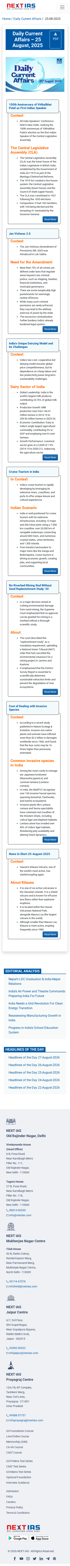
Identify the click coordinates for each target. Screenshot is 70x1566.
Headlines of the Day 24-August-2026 (34, 1080)
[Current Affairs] (21, 6)
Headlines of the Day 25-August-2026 (34, 1072)
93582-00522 (17, 1348)
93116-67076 (17, 1281)
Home (6, 19)
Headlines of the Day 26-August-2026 (34, 1065)
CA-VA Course (14, 1447)
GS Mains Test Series (18, 1471)
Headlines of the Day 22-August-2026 (34, 1087)
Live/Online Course (17, 1436)
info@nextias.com (20, 1215)
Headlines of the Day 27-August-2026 (34, 1057)
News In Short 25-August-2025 (29, 854)
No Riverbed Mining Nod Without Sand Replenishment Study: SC (30, 587)
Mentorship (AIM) (16, 1441)
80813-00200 (17, 1210)
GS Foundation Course (19, 1430)
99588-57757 (17, 1415)
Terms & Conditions (18, 1512)
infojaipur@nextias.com (23, 1353)
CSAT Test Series (16, 1466)
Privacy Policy (14, 1507)
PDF (55, 39)
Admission (12, 1491)
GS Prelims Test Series (19, 1461)
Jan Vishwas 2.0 (20, 233)
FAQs (9, 1496)
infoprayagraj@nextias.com (26, 1420)
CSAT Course (14, 1452)
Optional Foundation (18, 1477)
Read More (50, 219)
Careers (11, 1501)
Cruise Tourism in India (24, 472)
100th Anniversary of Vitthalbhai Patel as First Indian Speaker (30, 106)
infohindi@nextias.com (23, 1286)
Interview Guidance (17, 1482)
